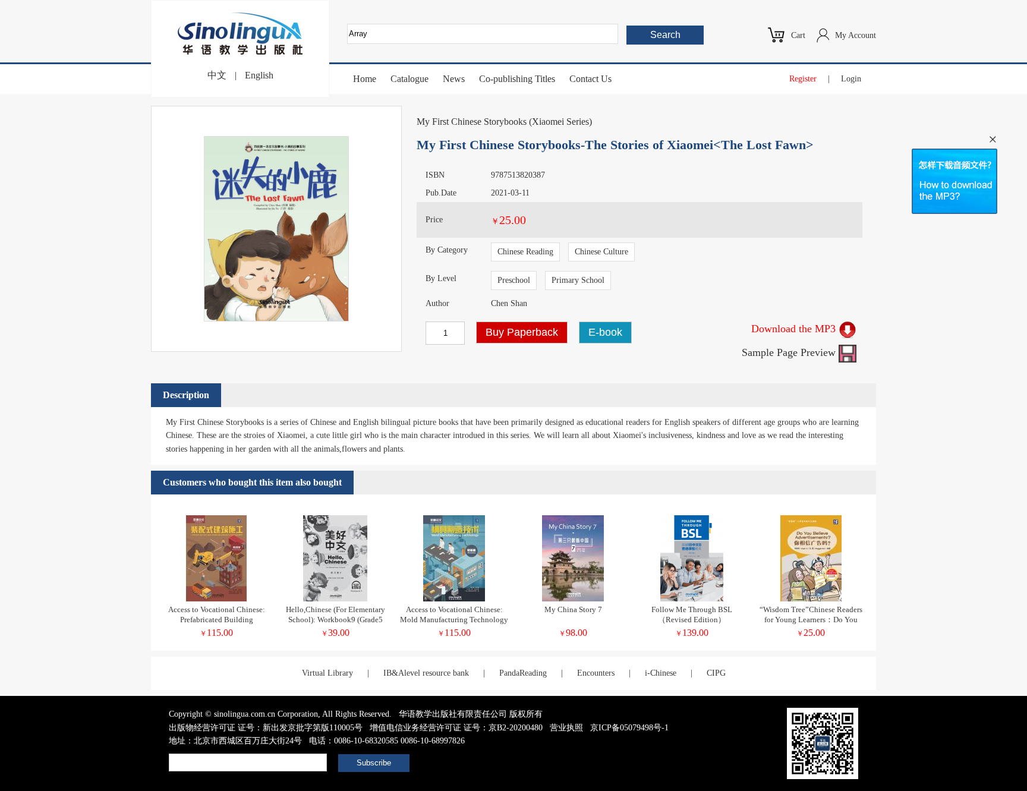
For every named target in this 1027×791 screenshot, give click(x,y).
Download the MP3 (795, 329)
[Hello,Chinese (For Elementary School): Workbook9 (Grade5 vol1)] (335, 598)
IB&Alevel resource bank (426, 673)
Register (803, 78)
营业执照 (566, 727)
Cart (798, 35)
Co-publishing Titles (517, 79)
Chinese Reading (525, 251)
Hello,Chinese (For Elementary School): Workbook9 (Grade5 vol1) (335, 619)
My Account (855, 35)
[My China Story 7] (573, 598)
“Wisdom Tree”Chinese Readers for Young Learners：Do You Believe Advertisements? (811, 619)
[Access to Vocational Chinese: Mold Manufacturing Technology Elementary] (454, 598)
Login (851, 78)
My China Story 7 (573, 609)
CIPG (716, 673)
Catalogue (409, 79)
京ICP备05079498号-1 (629, 727)
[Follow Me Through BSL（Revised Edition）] (691, 598)
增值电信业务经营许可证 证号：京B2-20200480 (456, 727)
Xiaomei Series (560, 121)
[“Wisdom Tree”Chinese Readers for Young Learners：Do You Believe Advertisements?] (811, 598)
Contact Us (590, 79)
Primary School (578, 280)
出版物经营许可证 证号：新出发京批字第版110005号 (266, 727)
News (454, 79)
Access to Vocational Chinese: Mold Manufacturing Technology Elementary (454, 619)
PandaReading (523, 673)
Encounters (596, 673)
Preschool (513, 280)
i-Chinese (660, 673)
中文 (216, 75)
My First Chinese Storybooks (472, 121)
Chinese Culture (601, 251)
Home (364, 79)
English (259, 75)
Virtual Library (327, 673)
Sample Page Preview (790, 352)
